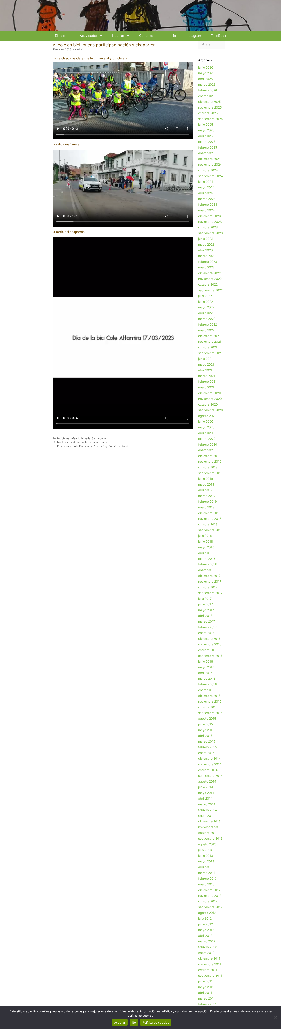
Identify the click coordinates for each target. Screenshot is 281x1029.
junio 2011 (205, 981)
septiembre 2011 (210, 975)
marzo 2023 (207, 256)
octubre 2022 (208, 284)
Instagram (193, 36)
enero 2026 (206, 96)
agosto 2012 (207, 913)
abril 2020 (205, 433)
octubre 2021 (207, 347)
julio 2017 (205, 598)
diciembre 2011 (209, 958)
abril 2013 (205, 867)
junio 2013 (205, 855)
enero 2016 (206, 690)
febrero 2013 (207, 878)
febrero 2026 (207, 90)
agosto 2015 (207, 718)
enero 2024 (206, 210)
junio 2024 (205, 181)
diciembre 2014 (209, 758)
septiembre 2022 (210, 290)
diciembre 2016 (209, 638)
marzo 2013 (206, 873)
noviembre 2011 (209, 964)
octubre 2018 (208, 524)
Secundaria (99, 438)
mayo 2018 (206, 547)
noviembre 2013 (210, 827)
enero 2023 (206, 267)
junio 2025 (205, 124)
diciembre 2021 (209, 336)
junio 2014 (205, 787)
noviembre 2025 (210, 107)
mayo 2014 (206, 793)
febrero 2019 (207, 501)
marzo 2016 (206, 678)
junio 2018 (205, 541)
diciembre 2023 (209, 216)
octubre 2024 (208, 170)
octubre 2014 (208, 770)
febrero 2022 (207, 324)
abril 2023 (205, 250)
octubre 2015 (208, 707)
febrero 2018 (207, 564)
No (134, 1022)
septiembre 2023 (210, 233)
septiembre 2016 (210, 656)
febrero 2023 (207, 261)
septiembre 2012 (210, 907)
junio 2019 (205, 478)
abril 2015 (205, 735)
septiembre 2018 (210, 530)
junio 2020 (205, 421)
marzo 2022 (206, 319)
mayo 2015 (206, 730)
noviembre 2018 (210, 518)
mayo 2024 (206, 187)
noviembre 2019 (210, 461)
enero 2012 (206, 953)
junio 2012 (205, 924)
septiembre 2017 (210, 593)
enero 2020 (206, 450)
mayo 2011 (206, 987)
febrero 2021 (207, 381)
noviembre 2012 (209, 895)
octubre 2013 (208, 833)
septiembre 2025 (210, 119)
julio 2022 (205, 296)
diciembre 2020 (209, 393)
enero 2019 (206, 507)
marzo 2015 (206, 741)
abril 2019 (205, 490)
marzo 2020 (207, 438)
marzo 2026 (207, 84)
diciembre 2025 (209, 101)
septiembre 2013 (210, 838)
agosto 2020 (207, 416)
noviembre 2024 (210, 164)
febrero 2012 (207, 947)
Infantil (75, 438)
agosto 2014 (207, 781)
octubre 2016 (208, 650)
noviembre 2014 (210, 764)
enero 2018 (206, 570)
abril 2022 (205, 313)
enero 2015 (206, 753)
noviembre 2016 (210, 644)
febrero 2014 (207, 810)
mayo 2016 (206, 667)
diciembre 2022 (209, 273)
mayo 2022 (206, 307)
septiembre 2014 (210, 775)
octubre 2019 (208, 467)
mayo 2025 (206, 130)
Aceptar (119, 1022)
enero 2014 (206, 815)
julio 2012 (205, 918)
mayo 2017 (206, 610)
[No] (275, 1017)
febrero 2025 (207, 147)
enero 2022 (206, 330)
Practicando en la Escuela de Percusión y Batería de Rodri (92, 446)
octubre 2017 (207, 587)
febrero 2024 (207, 204)
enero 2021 (206, 387)
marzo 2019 (206, 496)
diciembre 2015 (209, 695)
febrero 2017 (207, 627)
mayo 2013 (206, 861)
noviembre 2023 (210, 221)
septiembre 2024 (210, 176)
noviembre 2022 (210, 279)
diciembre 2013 (209, 821)
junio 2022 (205, 301)
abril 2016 (205, 673)
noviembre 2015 (210, 701)
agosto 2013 (207, 844)
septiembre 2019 (210, 473)
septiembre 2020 (210, 410)
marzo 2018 (206, 558)
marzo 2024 (207, 199)
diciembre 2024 (209, 159)
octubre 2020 (208, 404)
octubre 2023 (208, 227)
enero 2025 (206, 153)
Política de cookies (155, 1022)
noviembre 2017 (209, 581)
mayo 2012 (206, 930)
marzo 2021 (206, 376)
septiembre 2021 (210, 353)
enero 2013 (206, 884)
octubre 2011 (207, 970)
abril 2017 (205, 616)
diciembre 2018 (209, 513)
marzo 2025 (207, 141)
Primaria (85, 438)
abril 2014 (205, 798)
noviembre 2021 (209, 341)
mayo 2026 (206, 73)
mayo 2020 (206, 427)
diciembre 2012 (209, 890)
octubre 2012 (207, 901)
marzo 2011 (206, 998)
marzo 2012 (206, 941)
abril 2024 (205, 193)
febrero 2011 (207, 1004)
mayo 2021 (206, 364)
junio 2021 (205, 359)
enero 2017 (206, 633)
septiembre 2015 (210, 713)
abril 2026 (205, 79)
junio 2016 (205, 661)
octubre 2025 (208, 113)
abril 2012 (205, 935)
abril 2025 (205, 136)
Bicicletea (63, 438)
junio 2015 (205, 724)
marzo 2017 (206, 621)
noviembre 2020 (210, 398)
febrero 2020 (207, 444)
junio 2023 (205, 239)
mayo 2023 (206, 244)
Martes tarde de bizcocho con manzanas (82, 442)
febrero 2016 (207, 684)
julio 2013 (205, 850)
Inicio (172, 36)
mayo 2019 (206, 484)
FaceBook (218, 36)
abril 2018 (205, 553)
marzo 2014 (206, 804)
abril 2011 (205, 993)
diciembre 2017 (209, 576)
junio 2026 (205, 67)
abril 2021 (205, 370)
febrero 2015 (207, 747)
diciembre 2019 (209, 456)
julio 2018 (205, 536)
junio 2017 (205, 604)
